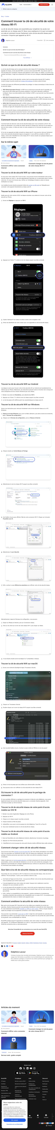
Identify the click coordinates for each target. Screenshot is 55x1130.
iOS (38, 1117)
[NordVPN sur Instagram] (10, 946)
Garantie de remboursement (5, 1087)
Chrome (46, 1117)
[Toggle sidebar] (52, 4)
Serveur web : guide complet (11, 1055)
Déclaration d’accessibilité (32, 1095)
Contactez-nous (32, 1098)
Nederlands (36, 942)
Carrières (7, 1083)
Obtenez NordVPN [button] (44, 4)
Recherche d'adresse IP (20, 1083)
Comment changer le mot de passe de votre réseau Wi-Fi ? (41, 165)
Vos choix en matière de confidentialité (34, 1088)
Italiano (27, 942)
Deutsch (15, 942)
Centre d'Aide (32, 1081)
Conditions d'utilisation (34, 1092)
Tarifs (21, 4)
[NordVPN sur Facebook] (7, 946)
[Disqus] (27, 983)
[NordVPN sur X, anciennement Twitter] (4, 946)
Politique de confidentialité (34, 1084)
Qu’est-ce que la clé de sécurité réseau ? (14, 49)
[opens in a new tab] (20, 1068)
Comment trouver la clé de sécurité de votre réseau (17, 52)
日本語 (31, 942)
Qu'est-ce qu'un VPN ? (20, 1081)
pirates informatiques (27, 81)
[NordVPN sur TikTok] (2, 946)
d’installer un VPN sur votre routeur (29, 908)
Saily (48, 1097)
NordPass (48, 1086)
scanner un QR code (33, 185)
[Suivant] (53, 1116)
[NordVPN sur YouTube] (12, 946)
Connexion (4, 1052)
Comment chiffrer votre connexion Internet (13, 167)
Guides (7, 16)
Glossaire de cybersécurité (18, 1091)
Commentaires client (6, 1093)
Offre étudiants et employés (5, 1096)
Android (30, 1117)
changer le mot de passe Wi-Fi (22, 851)
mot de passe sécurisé (20, 860)
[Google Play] (34, 1073)
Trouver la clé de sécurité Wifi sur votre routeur (15, 55)
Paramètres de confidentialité (15, 1124)
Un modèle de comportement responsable (10, 160)
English (19, 942)
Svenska (45, 942)
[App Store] (21, 1073)
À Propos (3, 1081)
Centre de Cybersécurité (18, 1095)
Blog (2, 16)
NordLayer (48, 1083)
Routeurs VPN (4, 1090)
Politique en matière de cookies (16, 1116)
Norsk (40, 942)
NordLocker (48, 1089)
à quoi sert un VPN (23, 914)
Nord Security (48, 1081)
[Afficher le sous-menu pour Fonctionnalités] (31, 4)
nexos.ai (48, 1099)
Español (23, 942)
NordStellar (48, 1091)
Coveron (48, 1094)
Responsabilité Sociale (20, 1098)
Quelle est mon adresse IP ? (20, 1087)
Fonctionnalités (27, 4)
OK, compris (14, 1120)
